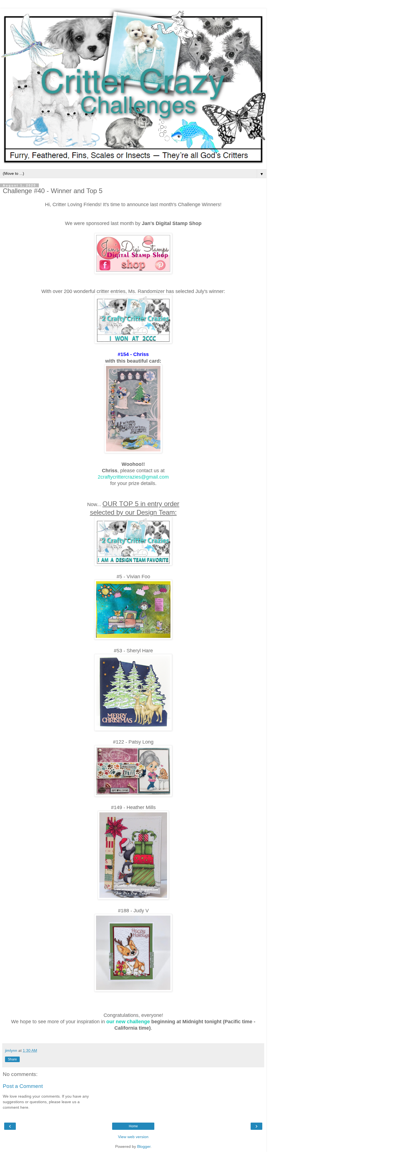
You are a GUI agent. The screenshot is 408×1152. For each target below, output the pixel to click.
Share (12, 1059)
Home (133, 1126)
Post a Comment (23, 1086)
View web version (133, 1137)
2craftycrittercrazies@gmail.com (133, 477)
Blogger (143, 1146)
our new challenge (128, 1021)
